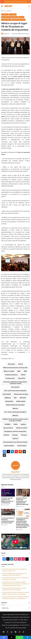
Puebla (7, 435)
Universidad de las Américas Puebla (15, 442)
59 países (12, 364)
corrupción (15, 387)
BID (19, 371)
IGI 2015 (23, 398)
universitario (22, 445)
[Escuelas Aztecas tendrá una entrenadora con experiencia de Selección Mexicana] (23, 492)
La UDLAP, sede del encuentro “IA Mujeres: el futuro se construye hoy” (7, 500)
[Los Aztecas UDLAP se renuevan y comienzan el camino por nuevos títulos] (8, 513)
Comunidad (13, 14)
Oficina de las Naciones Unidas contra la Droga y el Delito (16, 420)
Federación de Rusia (21, 394)
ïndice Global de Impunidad (15, 405)
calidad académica (12, 375)
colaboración (10, 378)
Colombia (22, 378)
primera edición (22, 428)
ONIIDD (8, 424)
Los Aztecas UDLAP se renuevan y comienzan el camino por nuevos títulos (7, 520)
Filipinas (8, 398)
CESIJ (24, 375)
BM (26, 371)
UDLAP (15, 438)
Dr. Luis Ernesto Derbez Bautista (15, 390)
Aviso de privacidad (21, 627)
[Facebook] (4, 451)
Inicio (3, 10)
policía (24, 424)
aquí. (12, 358)
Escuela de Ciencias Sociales (9, 17)
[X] (8, 451)
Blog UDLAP (6, 33)
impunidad (9, 401)
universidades (9, 445)
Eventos (21, 17)
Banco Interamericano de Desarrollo (15, 367)
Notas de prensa (6, 19)
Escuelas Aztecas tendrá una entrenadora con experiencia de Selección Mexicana (22, 501)
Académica (9, 10)
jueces (16, 408)
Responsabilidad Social (19, 19)
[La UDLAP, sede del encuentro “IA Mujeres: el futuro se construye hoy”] (8, 492)
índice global (21, 401)
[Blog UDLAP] (8, 6)
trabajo (15, 435)
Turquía (24, 435)
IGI (16, 398)
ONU (16, 424)
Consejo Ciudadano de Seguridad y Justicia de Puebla (15, 382)
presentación (8, 428)
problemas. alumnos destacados (15, 431)
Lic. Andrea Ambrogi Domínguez (15, 412)
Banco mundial (9, 371)
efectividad (7, 394)
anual (21, 364)
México (15, 415)
